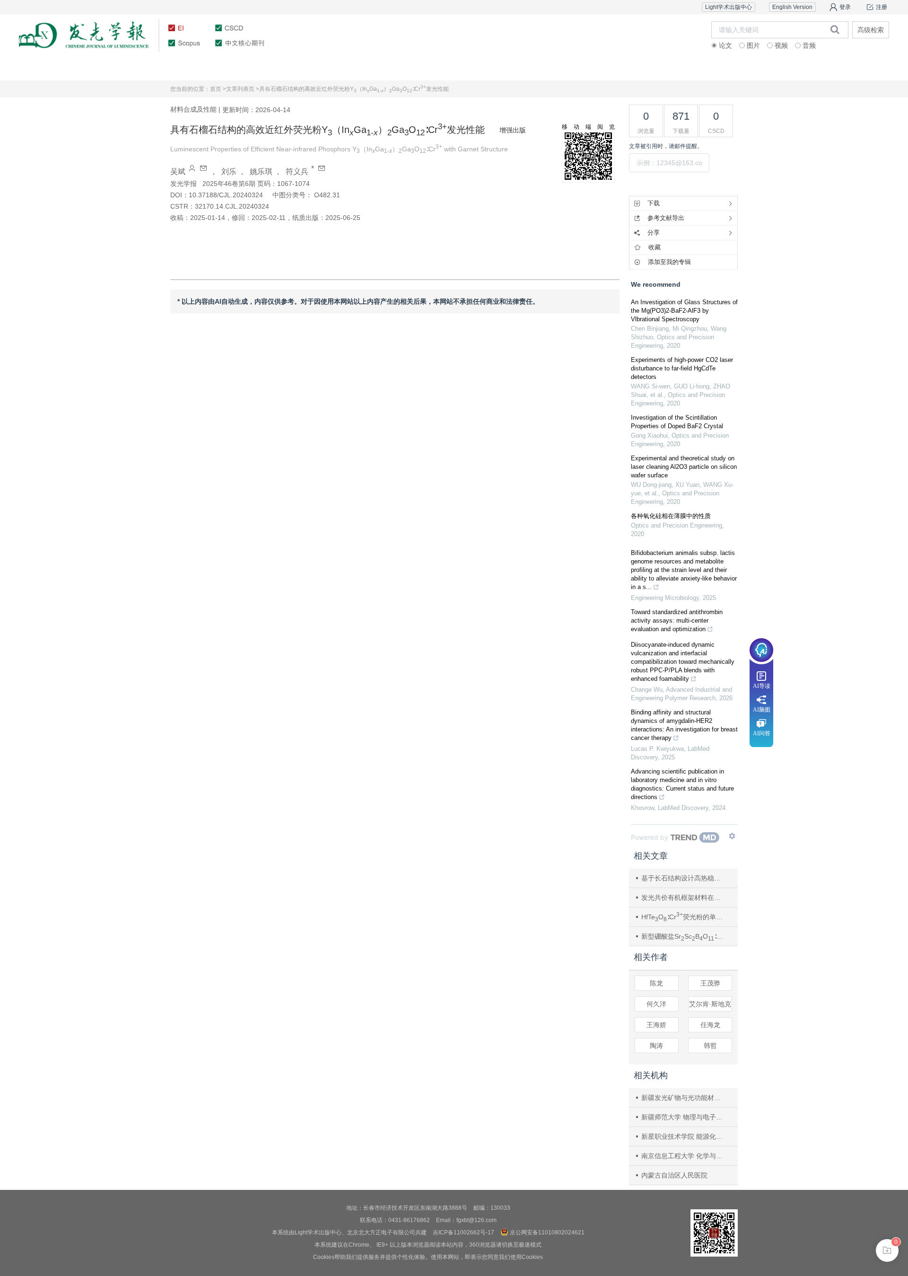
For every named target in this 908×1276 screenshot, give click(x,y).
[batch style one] (887, 1250)
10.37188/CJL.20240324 (226, 195)
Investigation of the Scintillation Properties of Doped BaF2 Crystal (677, 422)
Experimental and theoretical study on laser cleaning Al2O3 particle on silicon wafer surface (684, 467)
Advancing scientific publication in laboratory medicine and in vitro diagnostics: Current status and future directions (682, 784)
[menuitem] (81, 68)
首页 (80, 68)
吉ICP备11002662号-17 (463, 1232)
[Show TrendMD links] (732, 836)
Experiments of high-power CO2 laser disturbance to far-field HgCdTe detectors (682, 368)
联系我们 (827, 68)
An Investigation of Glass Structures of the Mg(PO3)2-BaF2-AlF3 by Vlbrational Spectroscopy (684, 311)
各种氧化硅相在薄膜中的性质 (671, 515)
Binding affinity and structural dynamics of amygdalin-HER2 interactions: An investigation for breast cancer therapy (684, 725)
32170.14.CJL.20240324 (232, 206)
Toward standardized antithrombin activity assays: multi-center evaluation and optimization (677, 620)
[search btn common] (834, 29)
